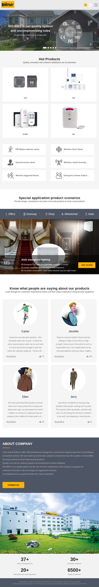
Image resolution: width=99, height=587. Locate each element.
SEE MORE (87, 265)
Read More (11, 356)
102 (90, 356)
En (86, 5)
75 (43, 356)
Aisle (91, 214)
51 (91, 422)
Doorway (31, 214)
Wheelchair (71, 214)
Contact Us (13, 485)
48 (43, 422)
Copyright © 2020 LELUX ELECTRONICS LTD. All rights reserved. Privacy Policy (49, 582)
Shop (51, 214)
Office (11, 214)
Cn (90, 5)
